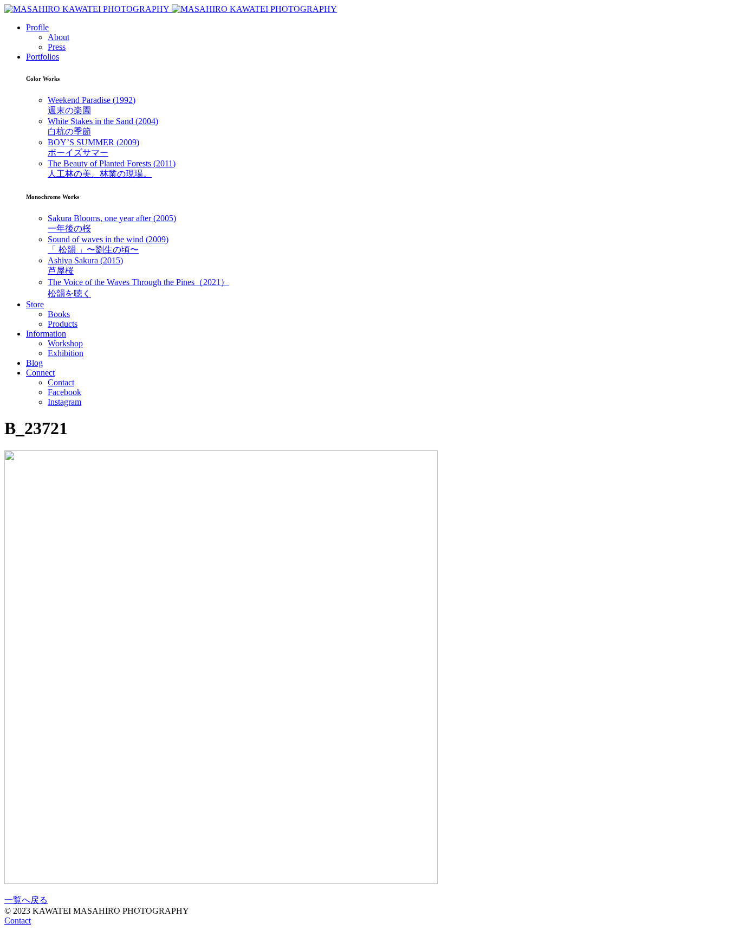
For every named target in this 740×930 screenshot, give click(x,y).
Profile (37, 27)
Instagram (64, 401)
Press (57, 46)
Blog (34, 362)
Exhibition (65, 353)
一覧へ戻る (26, 900)
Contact (61, 382)
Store (35, 304)
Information (46, 333)
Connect (40, 372)
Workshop (65, 343)
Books (59, 314)
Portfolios (42, 56)
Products (62, 323)
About (58, 37)
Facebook (64, 392)
